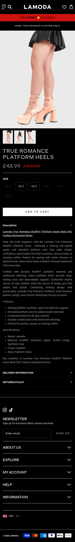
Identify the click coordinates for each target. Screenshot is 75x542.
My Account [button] (15, 472)
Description (9, 225)
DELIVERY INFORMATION (18, 372)
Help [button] (7, 485)
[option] (37, 79)
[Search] (11, 7)
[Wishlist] (63, 7)
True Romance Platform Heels (41, 26)
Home (18, 26)
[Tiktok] (11, 410)
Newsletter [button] (15, 419)
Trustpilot (49, 17)
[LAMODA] (37, 7)
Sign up (63, 433)
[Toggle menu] (4, 7)
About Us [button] (12, 447)
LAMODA (14, 536)
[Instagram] (5, 410)
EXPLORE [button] (11, 460)
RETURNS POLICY (13, 382)
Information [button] (15, 497)
